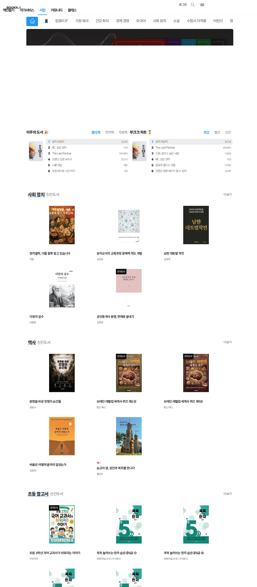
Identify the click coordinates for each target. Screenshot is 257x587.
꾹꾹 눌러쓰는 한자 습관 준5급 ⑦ (114, 495)
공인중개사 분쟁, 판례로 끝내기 (113, 265)
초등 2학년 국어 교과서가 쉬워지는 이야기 (51, 495)
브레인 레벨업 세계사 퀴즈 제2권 (114, 348)
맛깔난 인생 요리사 (62, 110)
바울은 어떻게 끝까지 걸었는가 (45, 409)
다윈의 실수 (35, 265)
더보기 (228, 145)
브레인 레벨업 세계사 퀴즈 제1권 (180, 348)
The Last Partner (61, 104)
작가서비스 (23, 11)
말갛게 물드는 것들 (165, 116)
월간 (217, 83)
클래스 (61, 11)
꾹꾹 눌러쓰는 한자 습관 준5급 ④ (114, 556)
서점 (36, 11)
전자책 (109, 83)
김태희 (228, 122)
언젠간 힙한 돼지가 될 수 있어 (171, 122)
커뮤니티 (48, 11)
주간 (206, 83)
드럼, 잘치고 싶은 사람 (167, 104)
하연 (125, 98)
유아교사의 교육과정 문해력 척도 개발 (116, 204)
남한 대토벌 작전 (172, 204)
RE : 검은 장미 (59, 98)
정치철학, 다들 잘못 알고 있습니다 (47, 204)
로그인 (188, 4)
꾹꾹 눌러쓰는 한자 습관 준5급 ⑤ (46, 556)
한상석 (124, 110)
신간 (228, 83)
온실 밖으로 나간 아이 (63, 122)
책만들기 (7, 11)
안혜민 (228, 116)
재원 (125, 116)
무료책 (123, 83)
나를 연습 (57, 116)
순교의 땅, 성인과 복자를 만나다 (113, 412)
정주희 (124, 92)
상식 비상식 (58, 92)
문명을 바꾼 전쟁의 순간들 (43, 348)
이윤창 (228, 104)
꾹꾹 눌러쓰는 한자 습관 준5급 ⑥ (181, 495)
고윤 (125, 122)
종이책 (95, 83)
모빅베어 (123, 104)
